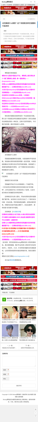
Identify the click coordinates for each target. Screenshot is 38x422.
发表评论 (32, 19)
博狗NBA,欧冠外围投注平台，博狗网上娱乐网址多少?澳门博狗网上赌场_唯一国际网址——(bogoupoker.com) (18, 78)
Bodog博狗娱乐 (7, 2)
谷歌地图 (20, 396)
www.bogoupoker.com (21, 256)
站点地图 (30, 394)
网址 (4, 378)
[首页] (35, 409)
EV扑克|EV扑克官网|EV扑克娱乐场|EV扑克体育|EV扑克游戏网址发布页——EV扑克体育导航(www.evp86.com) (19, 231)
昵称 (6, 370)
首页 (4, 5)
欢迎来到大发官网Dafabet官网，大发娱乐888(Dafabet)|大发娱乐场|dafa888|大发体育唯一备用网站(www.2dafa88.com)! (18, 98)
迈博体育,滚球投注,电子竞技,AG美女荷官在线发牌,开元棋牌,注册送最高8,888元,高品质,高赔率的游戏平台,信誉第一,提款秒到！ (18, 217)
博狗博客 (12, 260)
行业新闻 (9, 5)
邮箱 (6, 374)
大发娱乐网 (16, 211)
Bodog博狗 (18, 300)
